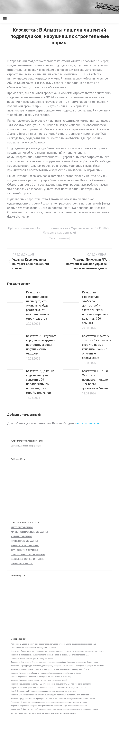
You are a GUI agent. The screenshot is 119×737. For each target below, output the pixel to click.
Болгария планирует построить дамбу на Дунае (32, 658)
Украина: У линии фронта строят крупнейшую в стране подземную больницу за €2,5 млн (50, 669)
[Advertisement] (53, 6)
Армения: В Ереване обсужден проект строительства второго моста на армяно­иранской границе (53, 644)
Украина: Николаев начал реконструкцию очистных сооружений (39, 680)
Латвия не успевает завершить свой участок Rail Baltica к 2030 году (41, 677)
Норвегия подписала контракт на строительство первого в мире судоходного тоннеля (49, 706)
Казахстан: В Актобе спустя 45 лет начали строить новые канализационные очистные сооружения (96, 347)
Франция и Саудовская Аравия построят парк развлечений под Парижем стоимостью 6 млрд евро (54, 662)
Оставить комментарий (59, 232)
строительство (63, 238)
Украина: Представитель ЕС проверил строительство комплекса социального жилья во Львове (53, 698)
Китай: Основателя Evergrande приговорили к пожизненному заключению (43, 691)
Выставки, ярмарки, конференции (25, 446)
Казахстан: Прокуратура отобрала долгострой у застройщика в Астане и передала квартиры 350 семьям (95, 308)
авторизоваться (87, 423)
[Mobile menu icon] (5, 19)
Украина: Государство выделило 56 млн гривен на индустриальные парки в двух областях (51, 684)
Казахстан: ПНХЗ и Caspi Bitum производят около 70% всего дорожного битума (95, 379)
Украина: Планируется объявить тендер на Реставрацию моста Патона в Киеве (46, 673)
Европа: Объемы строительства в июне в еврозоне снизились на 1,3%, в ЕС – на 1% (48, 687)
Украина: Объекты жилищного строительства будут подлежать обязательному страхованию (51, 695)
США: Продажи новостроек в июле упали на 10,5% (33, 647)
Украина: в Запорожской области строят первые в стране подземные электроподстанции (50, 655)
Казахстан (28, 228)
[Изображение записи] (15, 297)
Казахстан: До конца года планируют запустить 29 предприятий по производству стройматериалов (40, 381)
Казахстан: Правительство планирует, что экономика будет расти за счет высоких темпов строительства (38, 305)
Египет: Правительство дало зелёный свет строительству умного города (43, 713)
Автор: (65, 228)
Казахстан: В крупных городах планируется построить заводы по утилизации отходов (41, 344)
